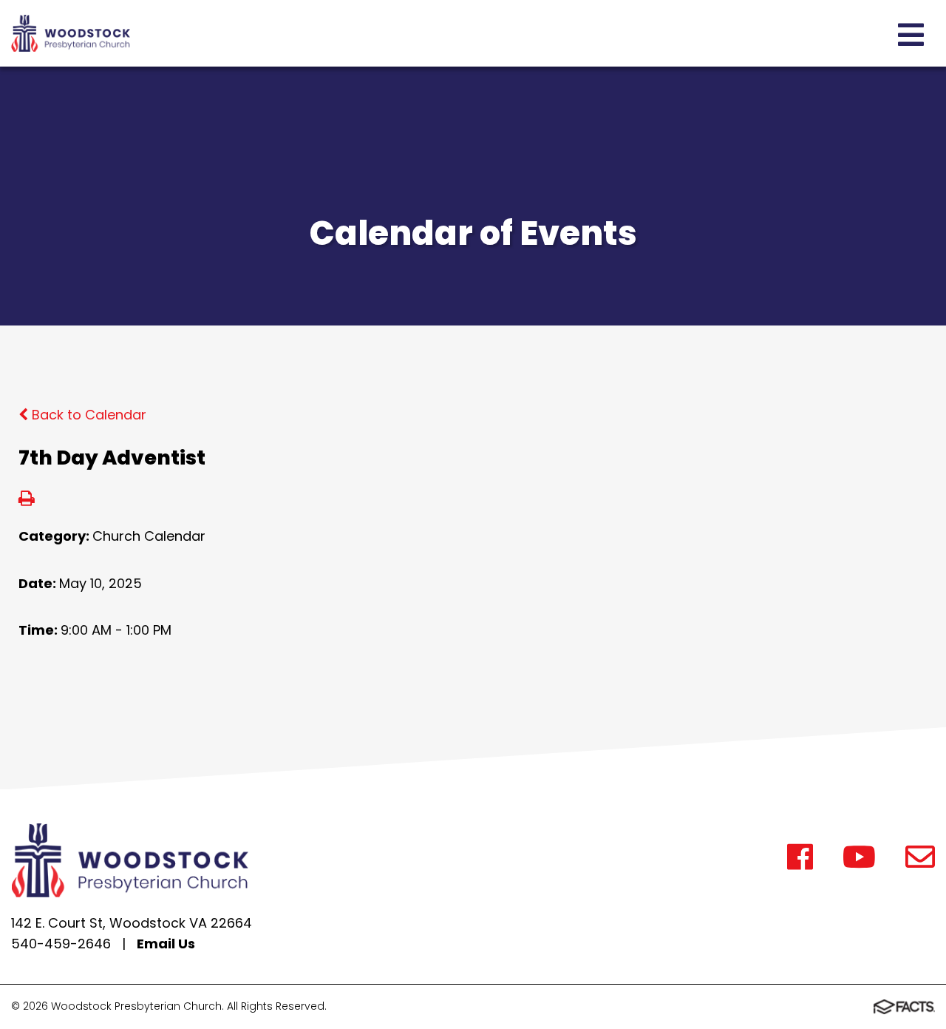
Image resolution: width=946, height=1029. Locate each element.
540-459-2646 (61, 943)
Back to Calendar (87, 414)
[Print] (26, 499)
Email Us (166, 943)
